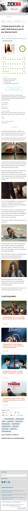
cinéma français (19, 418)
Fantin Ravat (10, 421)
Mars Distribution (6, 431)
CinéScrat (11, 35)
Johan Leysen (5, 428)
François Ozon (19, 421)
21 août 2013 (4, 35)
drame (3, 421)
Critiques (9, 20)
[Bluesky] (2, 482)
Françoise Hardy (6, 423)
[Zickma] (14, 11)
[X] (7, 482)
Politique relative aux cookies (14, 505)
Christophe (3, 494)
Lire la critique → (6, 324)
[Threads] (9, 482)
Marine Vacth (13, 428)
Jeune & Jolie (15, 426)
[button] (26, 14)
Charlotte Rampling (9, 418)
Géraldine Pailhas (6, 426)
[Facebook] (5, 482)
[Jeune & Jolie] (10, 49)
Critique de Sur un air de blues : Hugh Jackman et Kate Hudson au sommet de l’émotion (13, 345)
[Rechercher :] (14, 16)
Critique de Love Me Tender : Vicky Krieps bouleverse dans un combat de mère (14, 400)
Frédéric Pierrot (15, 423)
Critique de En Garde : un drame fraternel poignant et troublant (13, 372)
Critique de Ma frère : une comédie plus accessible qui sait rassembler (14, 318)
